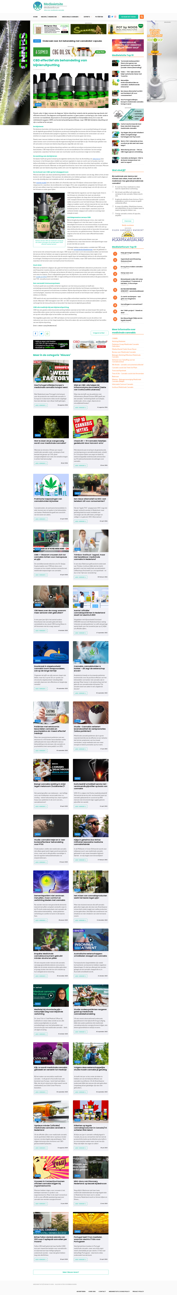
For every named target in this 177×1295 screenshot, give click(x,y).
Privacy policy (138, 1291)
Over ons (92, 1291)
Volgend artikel (99, 333)
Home (35, 17)
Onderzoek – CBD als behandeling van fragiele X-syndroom (72, 41)
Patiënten (99, 17)
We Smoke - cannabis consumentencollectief (127, 365)
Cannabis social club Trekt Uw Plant (124, 367)
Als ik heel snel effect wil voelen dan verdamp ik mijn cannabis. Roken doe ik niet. (128, 194)
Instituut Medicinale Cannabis (122, 387)
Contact (102, 1291)
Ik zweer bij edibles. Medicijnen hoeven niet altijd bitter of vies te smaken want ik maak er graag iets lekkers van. (129, 208)
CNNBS (114, 338)
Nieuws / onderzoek (49, 17)
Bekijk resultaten (128, 225)
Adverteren (81, 1291)
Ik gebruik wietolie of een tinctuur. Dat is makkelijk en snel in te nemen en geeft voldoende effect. (129, 201)
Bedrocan (115, 376)
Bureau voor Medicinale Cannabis (124, 352)
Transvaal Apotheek (119, 370)
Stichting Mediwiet (118, 341)
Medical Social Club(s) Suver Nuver (124, 349)
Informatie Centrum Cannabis (122, 384)
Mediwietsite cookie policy (119, 1291)
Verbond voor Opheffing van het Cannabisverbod (123, 361)
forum (128, 17)
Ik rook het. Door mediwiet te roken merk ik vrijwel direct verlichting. (127, 188)
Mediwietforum (51, 7)
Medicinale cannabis (70, 17)
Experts (87, 17)
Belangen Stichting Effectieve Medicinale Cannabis (126, 356)
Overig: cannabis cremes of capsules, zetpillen (128, 214)
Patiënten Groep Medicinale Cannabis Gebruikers (125, 345)
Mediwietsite (53, 4)
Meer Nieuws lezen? (71, 1272)
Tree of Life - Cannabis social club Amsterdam (128, 373)
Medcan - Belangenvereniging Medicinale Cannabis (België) (126, 380)
